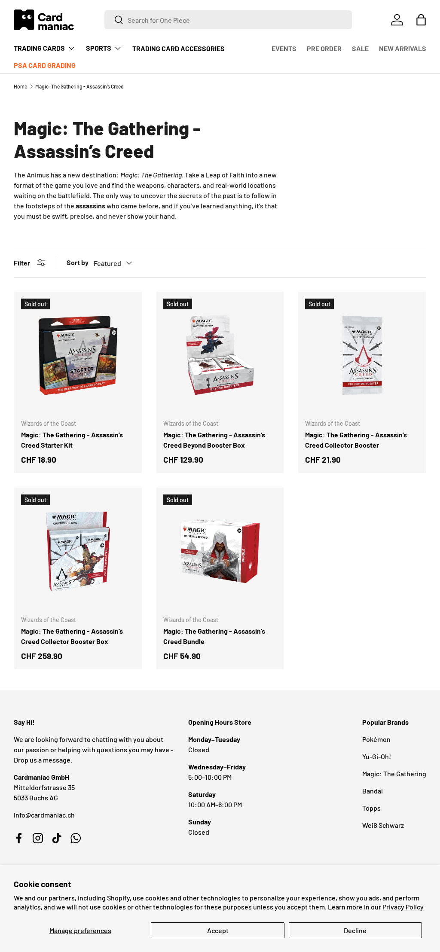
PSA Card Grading (45, 65)
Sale (360, 48)
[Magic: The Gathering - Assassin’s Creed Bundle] (220, 551)
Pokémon (376, 739)
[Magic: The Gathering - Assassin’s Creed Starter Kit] (78, 355)
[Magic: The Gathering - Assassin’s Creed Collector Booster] (362, 355)
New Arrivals (402, 48)
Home (20, 86)
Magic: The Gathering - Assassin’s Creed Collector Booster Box (72, 636)
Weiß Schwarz (383, 825)
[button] (421, 19)
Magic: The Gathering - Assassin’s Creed (79, 86)
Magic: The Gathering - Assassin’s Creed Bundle (214, 636)
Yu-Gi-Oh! (376, 756)
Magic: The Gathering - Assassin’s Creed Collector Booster (356, 439)
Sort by (78, 262)
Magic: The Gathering (394, 773)
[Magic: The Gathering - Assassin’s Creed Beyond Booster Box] (220, 355)
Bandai (372, 791)
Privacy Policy (403, 907)
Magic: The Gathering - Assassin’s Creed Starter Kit (72, 439)
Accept (218, 930)
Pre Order (324, 48)
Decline (355, 930)
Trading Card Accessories (178, 48)
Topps (371, 808)
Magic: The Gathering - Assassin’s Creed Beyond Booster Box (214, 439)
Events (284, 48)
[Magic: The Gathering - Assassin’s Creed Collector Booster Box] (78, 551)
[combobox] (228, 19)
